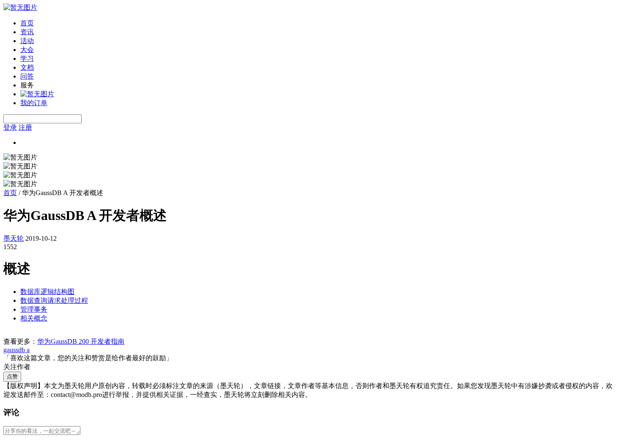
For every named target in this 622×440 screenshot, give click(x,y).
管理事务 (33, 309)
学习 (27, 58)
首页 (27, 23)
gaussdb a (16, 349)
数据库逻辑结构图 (47, 291)
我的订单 (33, 102)
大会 (27, 49)
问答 (27, 76)
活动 (27, 40)
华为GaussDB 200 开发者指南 (80, 341)
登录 (10, 127)
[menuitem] (319, 23)
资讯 (27, 31)
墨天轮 (13, 238)
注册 (25, 127)
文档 (27, 67)
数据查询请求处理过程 (54, 300)
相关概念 (33, 318)
